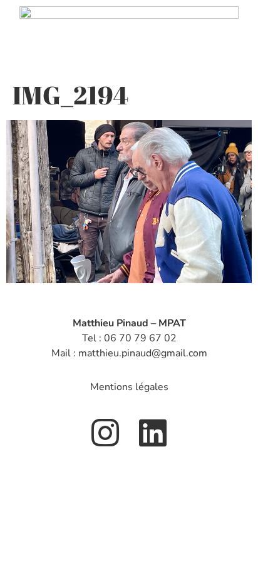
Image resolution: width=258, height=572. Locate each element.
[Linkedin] (152, 432)
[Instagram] (105, 432)
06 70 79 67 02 (140, 338)
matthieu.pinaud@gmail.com (142, 353)
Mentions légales (129, 387)
